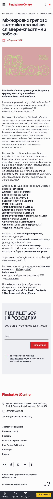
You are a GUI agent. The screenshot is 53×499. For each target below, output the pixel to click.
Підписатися (39, 345)
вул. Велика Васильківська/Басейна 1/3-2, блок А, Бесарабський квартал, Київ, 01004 (26, 404)
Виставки (6, 436)
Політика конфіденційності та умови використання (19, 476)
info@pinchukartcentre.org (19, 416)
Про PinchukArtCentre (13, 445)
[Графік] (15, 495)
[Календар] (25, 495)
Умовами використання (22, 357)
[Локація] (5, 495)
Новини (5, 454)
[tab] (24, 477)
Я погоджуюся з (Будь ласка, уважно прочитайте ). (27, 358)
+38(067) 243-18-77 (14, 411)
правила (25, 361)
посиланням (12, 278)
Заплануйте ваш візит (12, 427)
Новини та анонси (26, 13)
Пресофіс (7, 449)
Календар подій (10, 431)
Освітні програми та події (14, 440)
